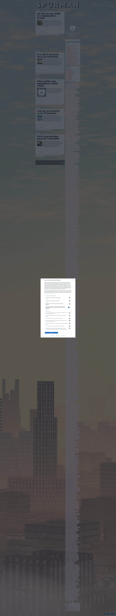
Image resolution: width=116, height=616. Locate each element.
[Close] (74, 280)
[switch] (69, 297)
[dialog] (58, 308)
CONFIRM (51, 332)
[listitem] (58, 295)
